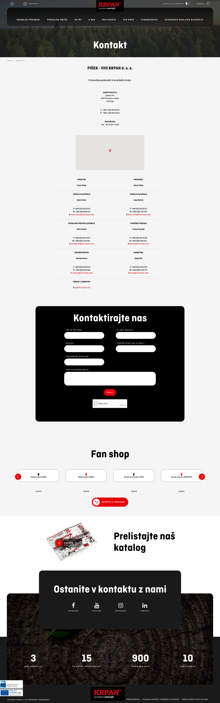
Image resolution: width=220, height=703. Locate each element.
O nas (92, 19)
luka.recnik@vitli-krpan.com (139, 214)
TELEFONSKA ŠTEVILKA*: (78, 356)
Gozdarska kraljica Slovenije (184, 19)
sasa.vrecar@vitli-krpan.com (82, 214)
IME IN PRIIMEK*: (74, 330)
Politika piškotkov (133, 699)
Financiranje (149, 19)
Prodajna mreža (57, 19)
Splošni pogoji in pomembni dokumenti (28, 700)
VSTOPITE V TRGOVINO (113, 502)
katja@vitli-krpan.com (139, 273)
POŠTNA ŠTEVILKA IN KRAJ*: (131, 343)
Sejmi (78, 19)
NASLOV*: (70, 343)
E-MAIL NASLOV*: (126, 330)
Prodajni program (28, 19)
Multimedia (109, 19)
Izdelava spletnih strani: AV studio (195, 699)
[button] (110, 151)
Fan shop (128, 19)
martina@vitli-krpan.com (82, 273)
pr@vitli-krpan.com (82, 287)
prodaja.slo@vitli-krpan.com (82, 243)
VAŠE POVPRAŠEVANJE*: (78, 370)
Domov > (11, 61)
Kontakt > (21, 61)
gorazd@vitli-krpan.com (139, 243)
